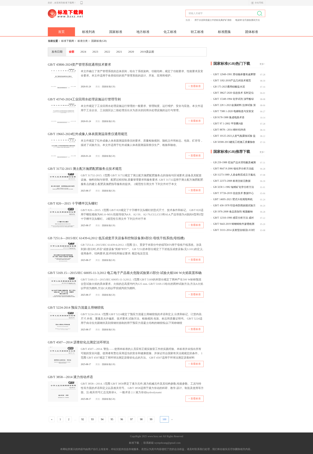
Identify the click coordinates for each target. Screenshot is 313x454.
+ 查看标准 (194, 86)
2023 (95, 51)
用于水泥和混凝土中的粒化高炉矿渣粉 (213, 20)
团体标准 (251, 32)
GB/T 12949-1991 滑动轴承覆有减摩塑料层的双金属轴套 (234, 74)
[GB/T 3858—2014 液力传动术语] (63, 391)
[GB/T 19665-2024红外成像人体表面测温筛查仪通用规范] (63, 148)
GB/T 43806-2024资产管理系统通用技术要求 (79, 64)
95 (112, 419)
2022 (107, 51)
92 (82, 419)
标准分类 (83, 41)
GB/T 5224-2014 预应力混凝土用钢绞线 (76, 307)
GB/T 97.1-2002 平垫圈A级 (228, 123)
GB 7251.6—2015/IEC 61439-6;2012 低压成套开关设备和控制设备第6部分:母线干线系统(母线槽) (116, 238)
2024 (83, 51)
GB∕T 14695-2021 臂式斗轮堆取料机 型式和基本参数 (233, 199)
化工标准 (170, 32)
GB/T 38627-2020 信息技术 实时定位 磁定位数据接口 (233, 93)
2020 (131, 51)
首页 (61, 32)
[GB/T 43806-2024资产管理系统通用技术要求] (63, 79)
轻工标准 (197, 32)
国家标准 (115, 32)
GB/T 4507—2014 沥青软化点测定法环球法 (78, 342)
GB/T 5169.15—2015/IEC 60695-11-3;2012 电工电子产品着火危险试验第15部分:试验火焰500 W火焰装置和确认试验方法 (125, 273)
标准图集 (224, 32)
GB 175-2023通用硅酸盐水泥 (229, 86)
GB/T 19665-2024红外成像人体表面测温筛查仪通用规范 (87, 134)
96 (121, 419)
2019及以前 (147, 51)
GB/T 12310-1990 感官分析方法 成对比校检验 (233, 218)
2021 (119, 51)
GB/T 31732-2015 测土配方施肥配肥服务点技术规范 (85, 168)
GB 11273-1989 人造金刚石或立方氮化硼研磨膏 (234, 175)
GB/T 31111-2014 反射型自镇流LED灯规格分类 (234, 230)
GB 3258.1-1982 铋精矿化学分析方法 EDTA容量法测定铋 (233, 187)
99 (151, 419)
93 (92, 419)
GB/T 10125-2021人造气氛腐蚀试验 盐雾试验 (234, 136)
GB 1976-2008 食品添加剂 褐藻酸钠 (233, 211)
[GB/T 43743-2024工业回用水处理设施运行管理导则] (63, 114)
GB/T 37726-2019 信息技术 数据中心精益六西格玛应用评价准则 (233, 193)
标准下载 (134, 443)
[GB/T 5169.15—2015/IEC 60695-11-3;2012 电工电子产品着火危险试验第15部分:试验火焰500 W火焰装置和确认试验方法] (63, 287)
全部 (71, 51)
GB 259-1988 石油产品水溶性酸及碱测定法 (234, 162)
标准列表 (88, 32)
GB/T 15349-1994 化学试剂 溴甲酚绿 (233, 99)
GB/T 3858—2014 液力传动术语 (70, 377)
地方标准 (142, 32)
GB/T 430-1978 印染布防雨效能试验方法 (234, 205)
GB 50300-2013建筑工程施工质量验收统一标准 (234, 142)
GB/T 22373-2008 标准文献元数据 (232, 181)
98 (141, 419)
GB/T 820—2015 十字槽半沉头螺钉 (73, 203)
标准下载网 (89, 17)
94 (102, 419)
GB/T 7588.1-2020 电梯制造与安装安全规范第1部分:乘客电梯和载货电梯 (233, 111)
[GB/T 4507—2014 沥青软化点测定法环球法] (63, 357)
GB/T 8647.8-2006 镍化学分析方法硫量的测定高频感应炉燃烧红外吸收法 (233, 168)
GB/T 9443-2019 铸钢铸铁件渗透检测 (233, 224)
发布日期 (57, 51)
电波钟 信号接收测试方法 (247, 20)
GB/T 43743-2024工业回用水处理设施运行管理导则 (84, 99)
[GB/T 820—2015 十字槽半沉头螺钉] (63, 218)
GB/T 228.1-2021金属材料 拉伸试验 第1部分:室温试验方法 (234, 105)
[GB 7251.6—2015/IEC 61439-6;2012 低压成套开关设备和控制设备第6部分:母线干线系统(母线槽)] (63, 253)
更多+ (262, 64)
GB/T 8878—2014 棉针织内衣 (229, 129)
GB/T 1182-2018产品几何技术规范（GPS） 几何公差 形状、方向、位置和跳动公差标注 (234, 80)
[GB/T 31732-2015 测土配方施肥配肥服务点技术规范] (63, 183)
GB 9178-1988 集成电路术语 (228, 117)
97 (131, 419)
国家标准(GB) (99, 41)
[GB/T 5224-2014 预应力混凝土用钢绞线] (63, 322)
